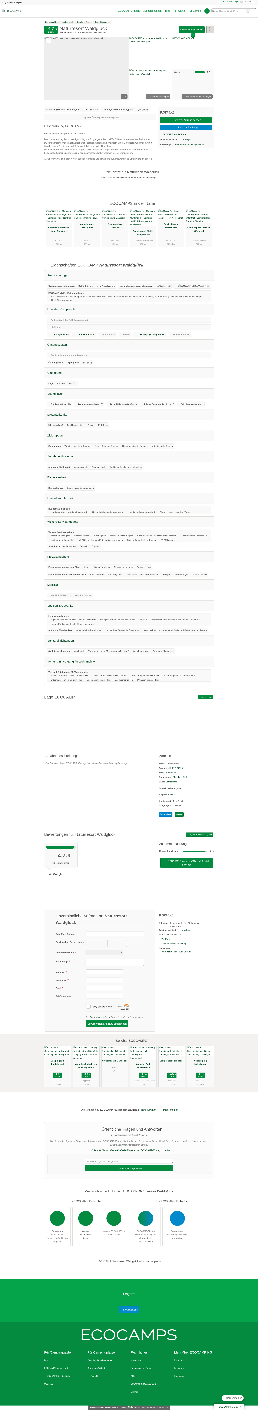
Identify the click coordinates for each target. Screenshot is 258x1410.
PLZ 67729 (177, 768)
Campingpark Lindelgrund (87, 226)
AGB (133, 1376)
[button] (86, 68)
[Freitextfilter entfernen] (248, 11)
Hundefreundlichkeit (60, 498)
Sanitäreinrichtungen (60, 640)
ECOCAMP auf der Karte (174, 134)
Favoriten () (230, 1407)
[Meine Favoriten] (207, 11)
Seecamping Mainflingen (200, 1062)
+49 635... (174, 139)
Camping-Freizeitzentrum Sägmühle (59, 229)
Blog (167, 10)
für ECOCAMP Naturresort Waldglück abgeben (57, 1236)
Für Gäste (179, 10)
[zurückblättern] (51, 68)
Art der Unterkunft (65, 952)
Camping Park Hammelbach (143, 1066)
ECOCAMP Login (230, 2)
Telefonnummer (64, 996)
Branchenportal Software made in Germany (108, 1408)
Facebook (178, 1360)
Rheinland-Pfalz (180, 777)
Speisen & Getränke (60, 605)
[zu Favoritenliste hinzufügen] (48, 40)
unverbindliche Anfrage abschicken (107, 1023)
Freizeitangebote (58, 556)
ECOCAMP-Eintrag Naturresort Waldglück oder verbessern (145, 1236)
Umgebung (54, 372)
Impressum (136, 1360)
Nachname (61, 980)
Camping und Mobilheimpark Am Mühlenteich (143, 233)
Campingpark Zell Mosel (172, 1061)
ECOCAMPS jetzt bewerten (188, 863)
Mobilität (52, 584)
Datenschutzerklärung (100, 1017)
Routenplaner (206, 697)
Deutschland (171, 782)
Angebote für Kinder (60, 456)
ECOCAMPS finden (129, 10)
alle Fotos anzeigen (159, 96)
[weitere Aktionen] (210, 29)
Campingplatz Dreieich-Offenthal (199, 229)
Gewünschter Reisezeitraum (70, 942)
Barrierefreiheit (234, 1398)
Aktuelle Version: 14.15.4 (157, 1408)
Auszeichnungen (152, 10)
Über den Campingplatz (62, 309)
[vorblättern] (121, 68)
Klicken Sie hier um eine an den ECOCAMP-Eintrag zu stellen (130, 1150)
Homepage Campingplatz (153, 334)
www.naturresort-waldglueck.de (189, 144)
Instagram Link (61, 334)
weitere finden (86, 1234)
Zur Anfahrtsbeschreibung (173, 943)
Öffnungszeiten (57, 344)
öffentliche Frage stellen (130, 1168)
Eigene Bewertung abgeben (200, 835)
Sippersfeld (171, 772)
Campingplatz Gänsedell (115, 226)
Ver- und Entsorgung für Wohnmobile (71, 661)
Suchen (253, 10)
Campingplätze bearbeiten (99, 1360)
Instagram (179, 1368)
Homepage (179, 1376)
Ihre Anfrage (62, 961)
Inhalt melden (170, 1109)
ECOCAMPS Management (143, 1384)
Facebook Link (87, 334)
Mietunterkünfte (57, 414)
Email (59, 988)
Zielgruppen (55, 435)
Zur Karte (165, 939)
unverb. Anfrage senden (191, 29)
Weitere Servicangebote (62, 521)
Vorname (60, 972)
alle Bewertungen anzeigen (198, 96)
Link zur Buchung (187, 127)
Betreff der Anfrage (65, 934)
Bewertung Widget (96, 1368)
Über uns (48, 1384)
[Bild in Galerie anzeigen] (150, 52)
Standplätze (55, 393)
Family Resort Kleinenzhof (171, 226)
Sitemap (135, 1392)
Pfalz (172, 794)
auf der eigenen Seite (177, 1234)
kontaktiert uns (130, 1309)
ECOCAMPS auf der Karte (56, 1368)
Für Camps (194, 10)
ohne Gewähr (148, 1109)
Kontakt (179, 814)
